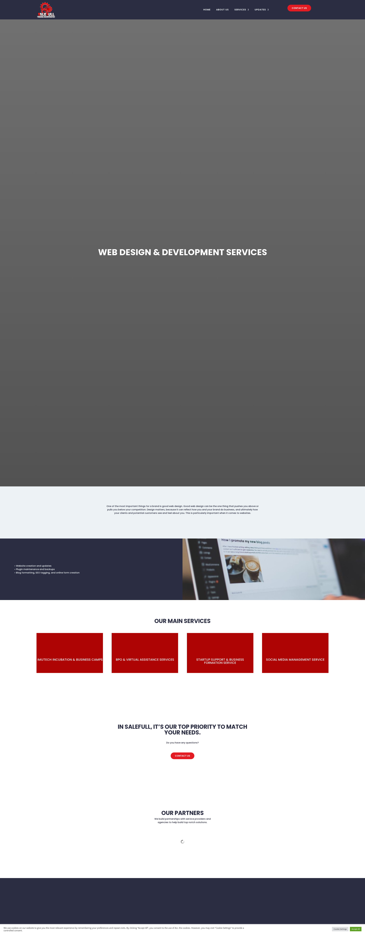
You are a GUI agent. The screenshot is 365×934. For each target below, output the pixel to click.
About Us (222, 9)
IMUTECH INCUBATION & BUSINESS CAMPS (70, 659)
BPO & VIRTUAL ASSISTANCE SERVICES (145, 659)
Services (240, 9)
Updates (260, 9)
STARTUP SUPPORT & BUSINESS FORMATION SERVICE (220, 661)
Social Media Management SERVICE (295, 659)
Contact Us (182, 755)
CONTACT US (299, 8)
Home (206, 9)
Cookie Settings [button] (340, 929)
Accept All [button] (356, 929)
